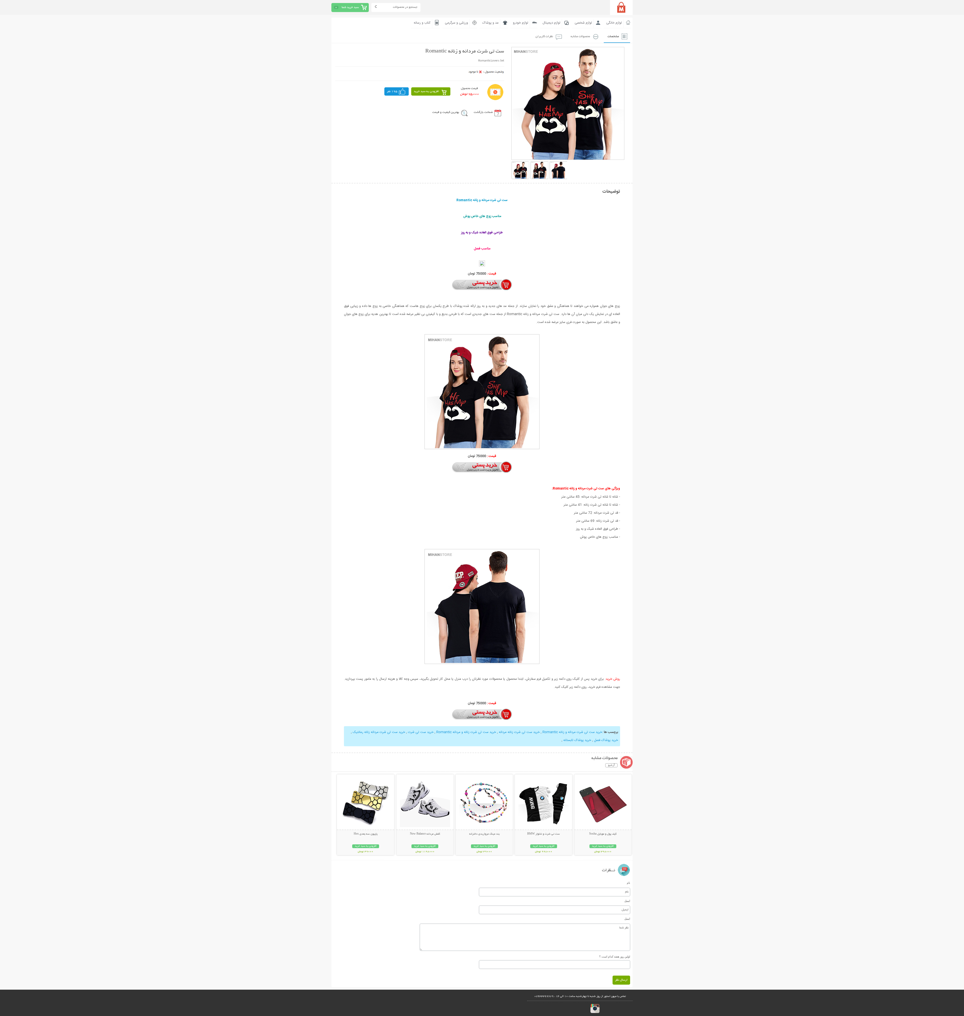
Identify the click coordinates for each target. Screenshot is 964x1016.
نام (628, 882)
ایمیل (627, 900)
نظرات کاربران (544, 36)
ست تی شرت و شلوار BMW (543, 834)
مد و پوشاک (490, 23)
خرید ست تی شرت (421, 732)
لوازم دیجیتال (551, 23)
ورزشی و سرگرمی (456, 23)
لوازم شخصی (583, 23)
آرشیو (611, 765)
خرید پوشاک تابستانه (577, 740)
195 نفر (392, 91)
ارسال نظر (621, 980)
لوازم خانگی (614, 23)
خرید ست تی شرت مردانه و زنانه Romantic (572, 732)
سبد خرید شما (350, 7)
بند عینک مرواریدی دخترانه (484, 834)
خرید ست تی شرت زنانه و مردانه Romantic (466, 732)
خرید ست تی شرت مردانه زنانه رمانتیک (379, 732)
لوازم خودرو (520, 23)
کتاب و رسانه (422, 23)
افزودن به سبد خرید (426, 91)
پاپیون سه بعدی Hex (366, 834)
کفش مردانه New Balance (425, 834)
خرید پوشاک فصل (606, 740)
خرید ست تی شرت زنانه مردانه (519, 732)
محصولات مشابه (580, 36)
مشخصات (613, 36)
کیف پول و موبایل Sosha (603, 834)
